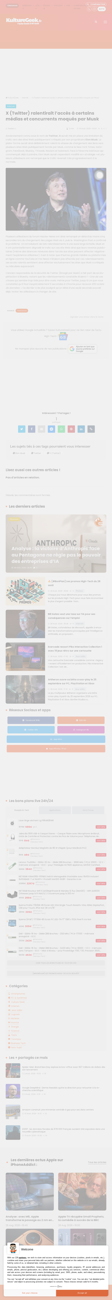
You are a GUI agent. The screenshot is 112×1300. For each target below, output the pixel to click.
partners (22, 1257)
